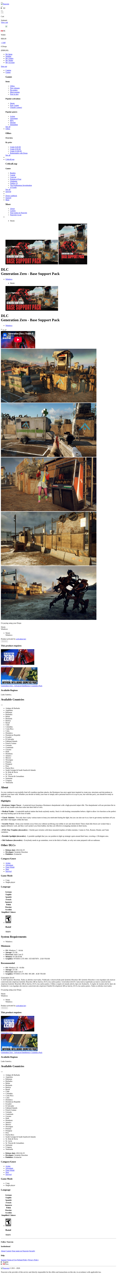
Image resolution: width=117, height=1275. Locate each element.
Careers (13, 211)
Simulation (14, 125)
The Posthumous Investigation (21, 185)
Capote (12, 175)
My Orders (9, 58)
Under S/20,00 (15, 147)
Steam (12, 103)
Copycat (13, 177)
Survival (8, 871)
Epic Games (14, 105)
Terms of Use (12, 1260)
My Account (10, 62)
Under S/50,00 (15, 149)
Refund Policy (22, 1260)
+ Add (3, 43)
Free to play (14, 94)
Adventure (14, 118)
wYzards (13, 187)
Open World (9, 867)
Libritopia (13, 181)
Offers (12, 86)
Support (4, 1260)
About (12, 209)
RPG (12, 120)
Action (12, 116)
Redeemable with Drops (19, 153)
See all (7, 127)
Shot (7, 869)
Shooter (13, 123)
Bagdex (13, 173)
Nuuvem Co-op (15, 215)
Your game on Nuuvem (18, 213)
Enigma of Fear (15, 179)
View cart (4, 22)
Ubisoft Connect (16, 107)
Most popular (15, 92)
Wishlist (8, 56)
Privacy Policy (33, 1260)
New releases (15, 88)
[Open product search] (2, 10)
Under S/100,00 (16, 151)
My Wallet (9, 60)
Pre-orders (13, 90)
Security (32, 1251)
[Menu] (2, 2)
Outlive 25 (14, 183)
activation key (21, 639)
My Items (8, 54)
